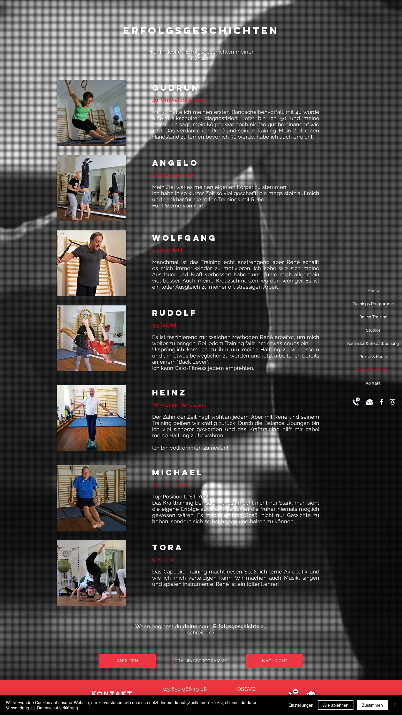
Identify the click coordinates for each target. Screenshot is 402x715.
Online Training (373, 317)
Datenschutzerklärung (57, 708)
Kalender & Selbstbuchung (373, 343)
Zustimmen (372, 705)
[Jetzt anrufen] (356, 401)
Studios (373, 330)
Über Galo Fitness (373, 370)
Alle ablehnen (335, 705)
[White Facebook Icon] (381, 401)
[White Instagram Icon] (392, 401)
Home (373, 290)
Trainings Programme (373, 303)
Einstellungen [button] (300, 705)
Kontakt (373, 383)
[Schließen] (394, 705)
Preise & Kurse (373, 356)
